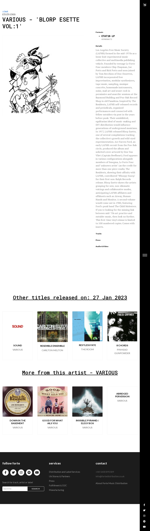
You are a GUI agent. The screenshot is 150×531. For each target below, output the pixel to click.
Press (51, 480)
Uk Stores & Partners (59, 476)
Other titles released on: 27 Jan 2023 (70, 297)
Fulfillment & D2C (58, 485)
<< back (5, 11)
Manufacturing (56, 489)
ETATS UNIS (9, 14)
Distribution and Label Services (64, 471)
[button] (132, 335)
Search (36, 489)
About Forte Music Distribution (111, 483)
